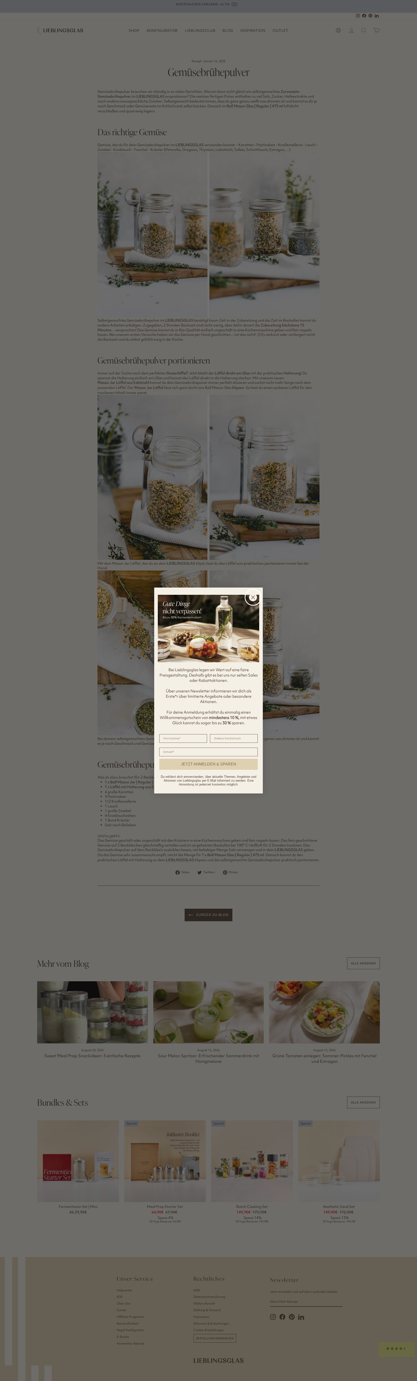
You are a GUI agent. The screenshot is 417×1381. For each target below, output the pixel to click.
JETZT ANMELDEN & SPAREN (208, 764)
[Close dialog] (253, 597)
